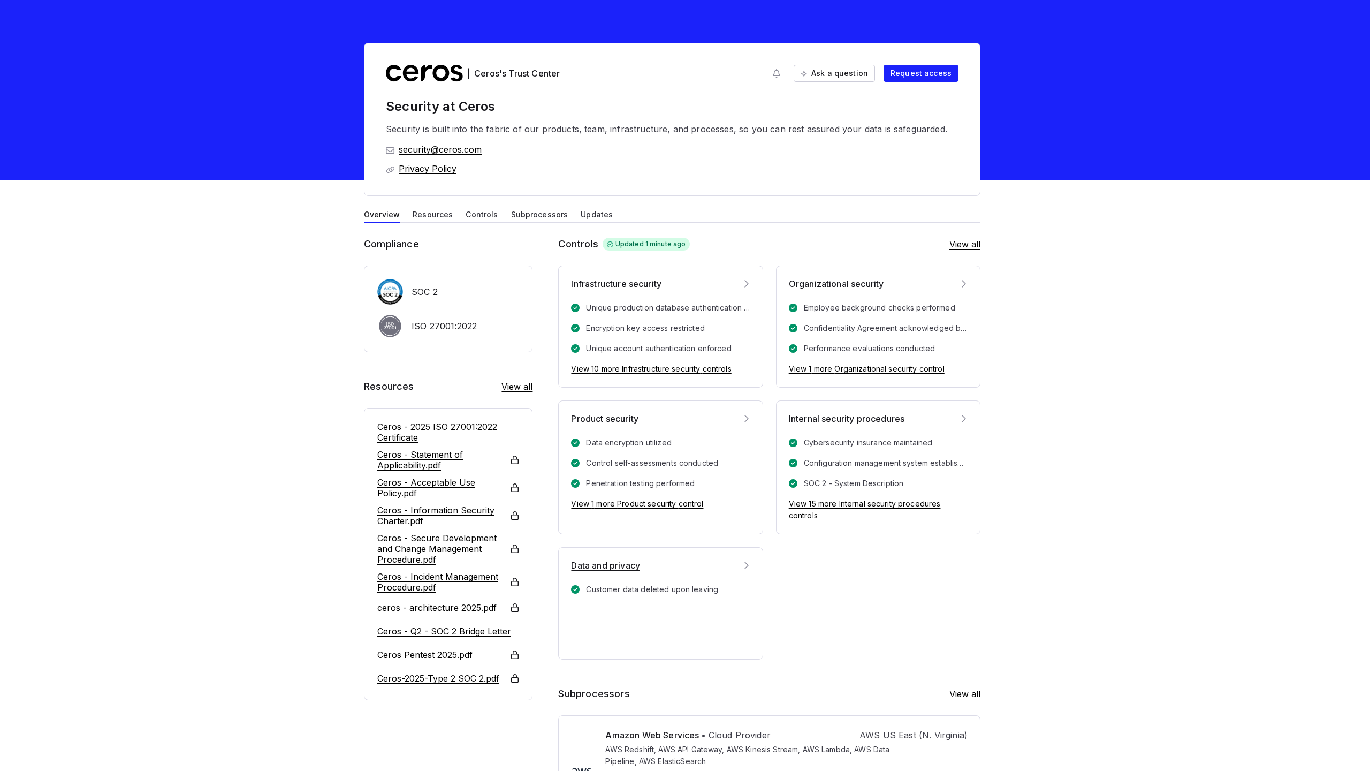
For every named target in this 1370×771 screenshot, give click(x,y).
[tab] (382, 214)
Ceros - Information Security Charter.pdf (435, 515)
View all (516, 386)
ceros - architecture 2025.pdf (437, 607)
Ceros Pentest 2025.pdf (425, 654)
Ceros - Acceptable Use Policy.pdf (426, 487)
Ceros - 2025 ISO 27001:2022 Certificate (437, 432)
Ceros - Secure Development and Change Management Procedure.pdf (437, 549)
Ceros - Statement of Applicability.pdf (420, 460)
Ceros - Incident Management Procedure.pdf (437, 582)
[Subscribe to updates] (776, 73)
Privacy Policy (427, 168)
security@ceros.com (440, 149)
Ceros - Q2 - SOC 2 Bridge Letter (444, 631)
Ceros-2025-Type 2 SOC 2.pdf (438, 678)
